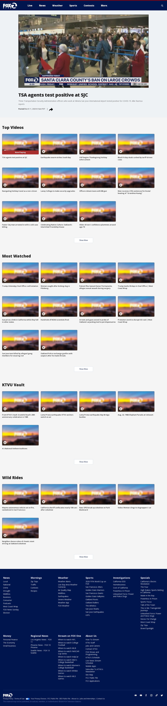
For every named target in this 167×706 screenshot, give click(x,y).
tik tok (156, 695)
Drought (6, 591)
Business (7, 597)
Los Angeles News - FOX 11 (41, 640)
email (136, 695)
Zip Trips (34, 581)
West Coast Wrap (10, 606)
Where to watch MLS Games (67, 677)
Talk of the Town (148, 605)
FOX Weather (63, 605)
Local (5, 581)
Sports (89, 577)
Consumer (7, 600)
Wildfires (6, 594)
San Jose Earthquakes (95, 612)
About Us (91, 635)
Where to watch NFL (67, 639)
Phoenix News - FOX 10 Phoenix (41, 646)
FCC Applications (93, 681)
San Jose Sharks (92, 609)
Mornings (36, 577)
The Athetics (91, 605)
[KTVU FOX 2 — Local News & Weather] (11, 5)
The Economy (9, 642)
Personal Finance (10, 639)
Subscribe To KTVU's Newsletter (94, 670)
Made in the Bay (147, 595)
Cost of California (120, 587)
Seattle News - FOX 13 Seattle (40, 651)
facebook (146, 695)
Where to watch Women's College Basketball (69, 666)
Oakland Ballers (92, 602)
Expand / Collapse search (162, 6)
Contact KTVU (91, 649)
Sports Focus (146, 602)
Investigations (121, 577)
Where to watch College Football (68, 643)
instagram (151, 695)
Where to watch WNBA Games (68, 672)
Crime (5, 587)
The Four (144, 587)
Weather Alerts (64, 581)
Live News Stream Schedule (93, 661)
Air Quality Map (64, 590)
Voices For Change (148, 619)
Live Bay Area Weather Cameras (67, 585)
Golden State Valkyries (95, 596)
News (6, 577)
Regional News (39, 635)
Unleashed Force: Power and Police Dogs (123, 595)
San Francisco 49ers (94, 587)
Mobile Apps (91, 666)
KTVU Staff (90, 642)
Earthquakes (63, 596)
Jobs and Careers (93, 646)
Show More (83, 240)
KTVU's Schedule (93, 657)
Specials (145, 577)
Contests (34, 587)
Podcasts (7, 603)
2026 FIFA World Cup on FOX (96, 582)
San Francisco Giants (94, 593)
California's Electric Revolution (148, 582)
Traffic (33, 584)
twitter (162, 695)
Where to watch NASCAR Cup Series (68, 652)
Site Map (89, 674)
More (104, 5)
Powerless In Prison (121, 591)
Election (6, 612)
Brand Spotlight (147, 628)
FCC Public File (92, 678)
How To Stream (92, 639)
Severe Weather (64, 599)
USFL (88, 615)
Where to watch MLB (67, 648)
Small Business (9, 646)
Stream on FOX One (69, 635)
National (6, 584)
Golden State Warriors (95, 590)
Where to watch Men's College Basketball (67, 661)
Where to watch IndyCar (68, 656)
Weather (63, 577)
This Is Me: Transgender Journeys (151, 609)
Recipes (34, 591)
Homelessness (119, 584)
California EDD (119, 581)
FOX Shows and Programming (92, 653)
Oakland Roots (92, 599)
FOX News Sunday (11, 609)
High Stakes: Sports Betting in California (152, 591)
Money (7, 635)
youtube (141, 695)
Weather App (63, 602)
